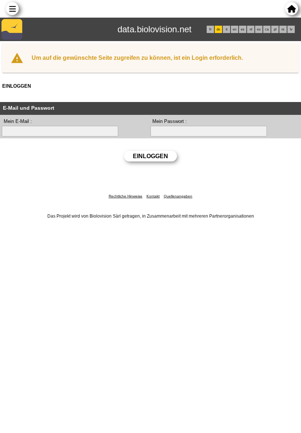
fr (210, 29)
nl (251, 29)
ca (267, 29)
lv (291, 29)
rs (283, 29)
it (227, 29)
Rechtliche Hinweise (125, 196)
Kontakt (153, 196)
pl (275, 29)
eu (259, 29)
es (242, 29)
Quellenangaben (178, 196)
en (234, 29)
